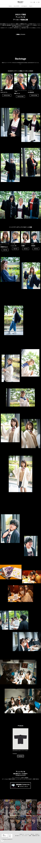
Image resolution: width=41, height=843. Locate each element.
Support (30, 6)
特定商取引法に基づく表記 (35, 835)
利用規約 (30, 835)
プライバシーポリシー (25, 835)
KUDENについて (22, 834)
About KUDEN (16, 6)
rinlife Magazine (24, 6)
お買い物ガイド (37, 834)
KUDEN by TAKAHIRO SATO (8, 839)
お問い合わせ (32, 834)
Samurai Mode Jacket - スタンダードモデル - (20, 751)
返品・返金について (18, 835)
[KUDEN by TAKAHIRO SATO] (20, 2)
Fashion (10, 6)
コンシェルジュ (27, 834)
